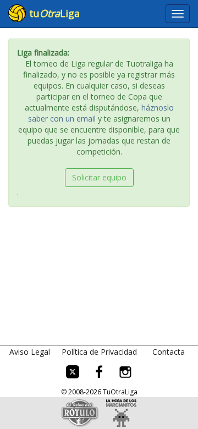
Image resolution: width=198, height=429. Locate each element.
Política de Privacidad (99, 351)
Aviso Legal (29, 351)
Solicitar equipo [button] (99, 177)
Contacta (168, 351)
